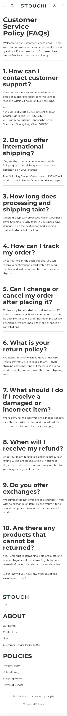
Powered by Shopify (43, 696)
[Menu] (4, 5)
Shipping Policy (12, 678)
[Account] (54, 5)
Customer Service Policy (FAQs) (22, 645)
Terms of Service (13, 684)
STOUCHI (26, 696)
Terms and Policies (33, 704)
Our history (9, 625)
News (6, 638)
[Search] (12, 5)
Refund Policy (11, 672)
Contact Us (10, 632)
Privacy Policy (11, 665)
